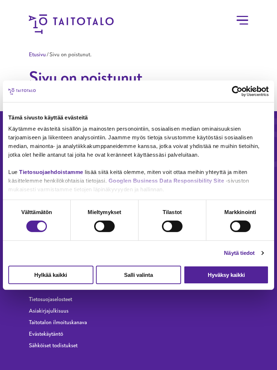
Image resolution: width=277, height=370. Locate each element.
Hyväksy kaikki (226, 275)
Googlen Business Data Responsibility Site (166, 181)
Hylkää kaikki (50, 275)
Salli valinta (138, 275)
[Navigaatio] (242, 20)
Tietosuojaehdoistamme (51, 172)
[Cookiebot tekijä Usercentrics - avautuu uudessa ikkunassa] (237, 91)
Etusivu (37, 54)
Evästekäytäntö (46, 334)
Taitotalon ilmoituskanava (58, 322)
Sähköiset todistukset (53, 345)
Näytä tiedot (239, 253)
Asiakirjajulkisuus (49, 310)
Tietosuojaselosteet (50, 299)
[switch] (104, 226)
